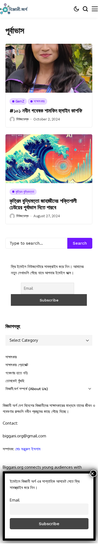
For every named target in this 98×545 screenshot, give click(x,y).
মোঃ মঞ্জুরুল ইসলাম (27, 448)
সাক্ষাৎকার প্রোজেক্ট (16, 365)
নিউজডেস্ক (22, 119)
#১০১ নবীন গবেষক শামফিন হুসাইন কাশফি (46, 110)
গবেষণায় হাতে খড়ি (16, 373)
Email (15, 499)
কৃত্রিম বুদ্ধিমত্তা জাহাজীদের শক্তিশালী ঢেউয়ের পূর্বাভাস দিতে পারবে (43, 204)
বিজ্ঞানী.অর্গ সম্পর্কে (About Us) (26, 389)
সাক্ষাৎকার (11, 357)
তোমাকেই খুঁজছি (14, 381)
